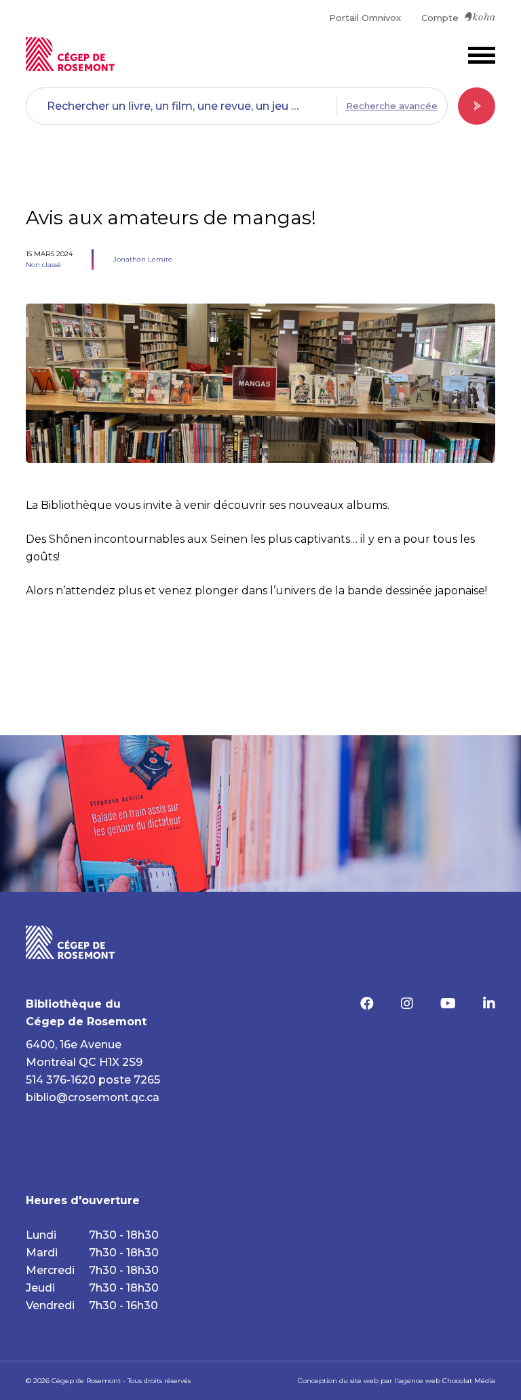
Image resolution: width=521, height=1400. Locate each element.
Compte (440, 17)
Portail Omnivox (365, 17)
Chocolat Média (468, 1380)
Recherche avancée (392, 105)
